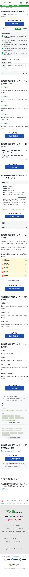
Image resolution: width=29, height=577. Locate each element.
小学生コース (5, 227)
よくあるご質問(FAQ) (18, 541)
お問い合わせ (9, 541)
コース (11, 29)
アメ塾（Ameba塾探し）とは (17, 525)
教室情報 (25, 29)
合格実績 (18, 29)
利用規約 (25, 531)
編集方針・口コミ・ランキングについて (14, 528)
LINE (13, 516)
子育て (11, 519)
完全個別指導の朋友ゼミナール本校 (12, 451)
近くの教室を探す (14, 23)
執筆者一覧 (4, 531)
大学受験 (21, 516)
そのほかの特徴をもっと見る (14, 422)
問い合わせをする (5, 468)
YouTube (19, 519)
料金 (4, 29)
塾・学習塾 (3, 16)
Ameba (8, 559)
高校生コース (5, 182)
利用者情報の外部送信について (10, 538)
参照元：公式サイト (22, 197)
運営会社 (21, 538)
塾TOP (2, 7)
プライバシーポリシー (13, 535)
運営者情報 (18, 531)
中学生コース (5, 223)
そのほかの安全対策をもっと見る (14, 437)
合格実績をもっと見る (13, 280)
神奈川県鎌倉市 (5, 489)
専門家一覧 (11, 531)
